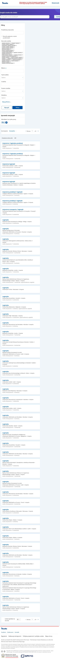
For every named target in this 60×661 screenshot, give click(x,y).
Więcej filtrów (6, 102)
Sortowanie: (4, 131)
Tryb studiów (4, 75)
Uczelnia (3, 81)
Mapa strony (48, 636)
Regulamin (4, 636)
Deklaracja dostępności (14, 636)
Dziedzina (4, 95)
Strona (28, 131)
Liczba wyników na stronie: (10, 619)
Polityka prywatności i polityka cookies (33, 636)
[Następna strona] (38, 131)
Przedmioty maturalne (7, 30)
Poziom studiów (5, 88)
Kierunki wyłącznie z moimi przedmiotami (10, 37)
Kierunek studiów (6, 41)
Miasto (3, 68)
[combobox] (12, 32)
